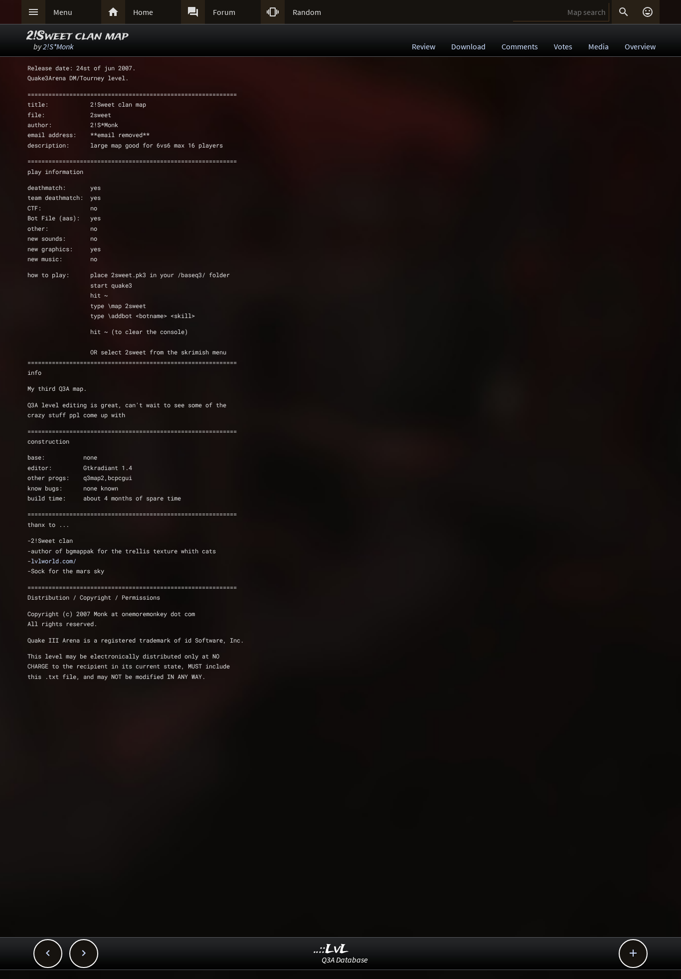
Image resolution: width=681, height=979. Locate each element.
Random (307, 12)
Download (468, 46)
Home (143, 12)
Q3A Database (345, 960)
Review (423, 46)
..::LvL (331, 949)
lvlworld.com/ (53, 561)
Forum (224, 12)
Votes (563, 46)
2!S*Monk (58, 46)
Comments (520, 46)
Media (598, 46)
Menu (62, 12)
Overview (640, 46)
